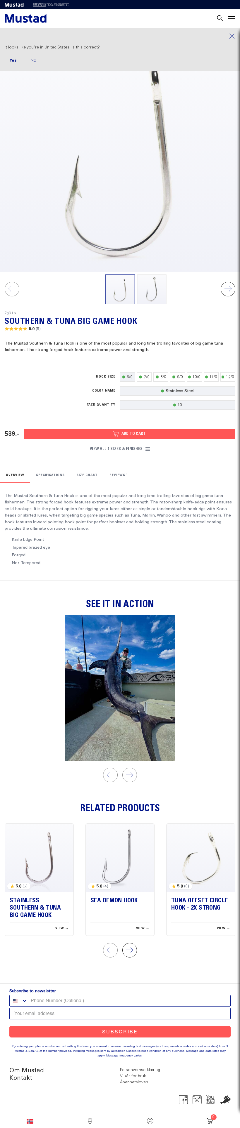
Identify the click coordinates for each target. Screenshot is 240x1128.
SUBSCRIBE (120, 1031)
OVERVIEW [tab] (15, 475)
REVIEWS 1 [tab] (118, 475)
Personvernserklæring (140, 1070)
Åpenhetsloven (134, 1082)
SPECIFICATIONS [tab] (50, 475)
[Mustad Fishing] (16, 4)
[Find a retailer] (90, 1121)
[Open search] (220, 18)
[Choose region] (30, 1121)
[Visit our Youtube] (210, 1099)
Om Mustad (26, 1071)
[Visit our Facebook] (183, 1099)
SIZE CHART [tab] (87, 475)
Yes (13, 60)
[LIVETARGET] (50, 4)
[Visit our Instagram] (197, 1099)
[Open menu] (231, 18)
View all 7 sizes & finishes (116, 449)
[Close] (120, 36)
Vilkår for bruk (133, 1076)
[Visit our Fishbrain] (225, 1099)
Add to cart (133, 434)
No (33, 60)
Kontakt (20, 1078)
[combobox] (19, 1000)
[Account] (150, 1121)
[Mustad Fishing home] (26, 18)
